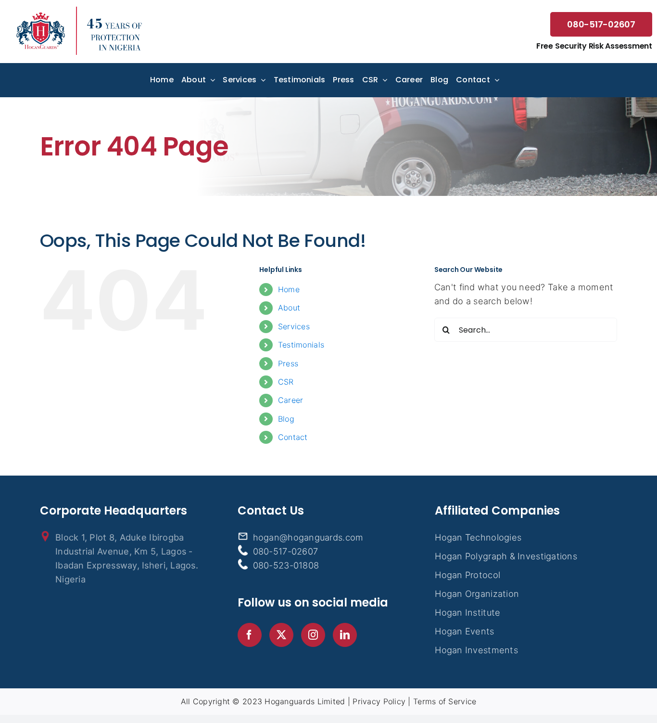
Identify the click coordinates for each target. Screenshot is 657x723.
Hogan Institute (467, 612)
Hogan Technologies (478, 537)
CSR (286, 382)
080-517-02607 (601, 24)
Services (294, 326)
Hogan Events (464, 631)
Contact (293, 437)
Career (290, 400)
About (289, 307)
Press (288, 363)
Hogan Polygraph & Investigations (506, 556)
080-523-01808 (286, 565)
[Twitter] (281, 635)
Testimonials (301, 344)
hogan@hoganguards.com (308, 537)
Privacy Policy (379, 701)
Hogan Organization (477, 593)
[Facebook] (250, 635)
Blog (286, 419)
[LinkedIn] (345, 635)
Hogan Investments (476, 650)
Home (289, 289)
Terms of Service (444, 701)
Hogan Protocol (467, 574)
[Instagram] (313, 635)
